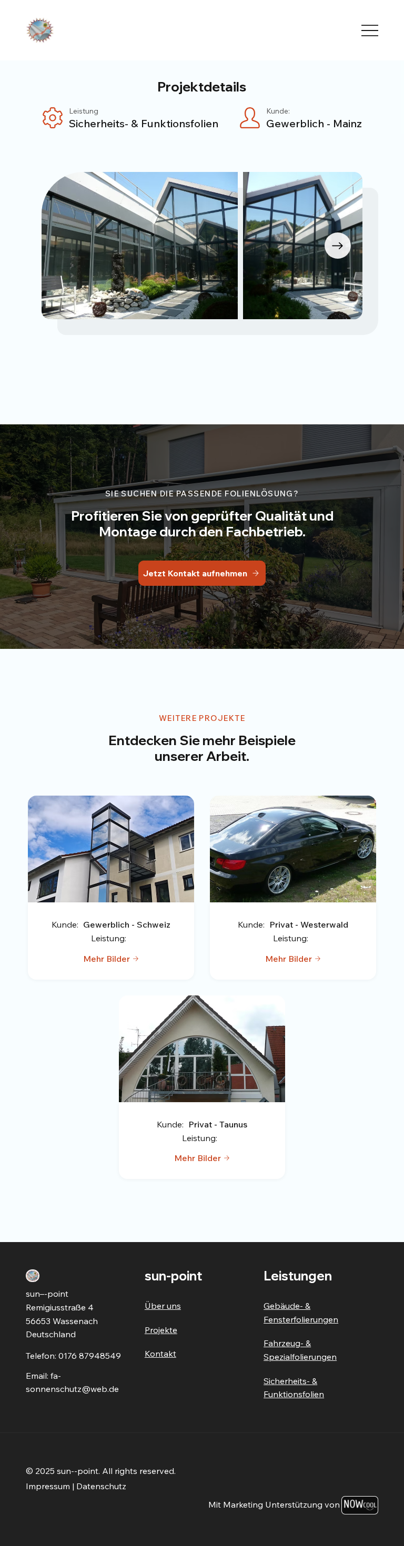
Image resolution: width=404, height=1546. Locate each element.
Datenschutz (101, 1486)
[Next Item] (338, 245)
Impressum (48, 1486)
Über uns (163, 1305)
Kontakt (160, 1353)
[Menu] (369, 30)
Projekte (161, 1330)
